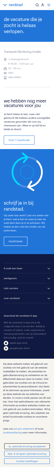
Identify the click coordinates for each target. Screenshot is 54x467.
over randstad (12, 298)
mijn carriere (11, 288)
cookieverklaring (12, 432)
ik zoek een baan (13, 268)
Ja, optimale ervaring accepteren (27, 446)
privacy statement (24, 428)
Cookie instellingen (27, 461)
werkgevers (10, 278)
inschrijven (16, 241)
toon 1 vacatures (19, 140)
